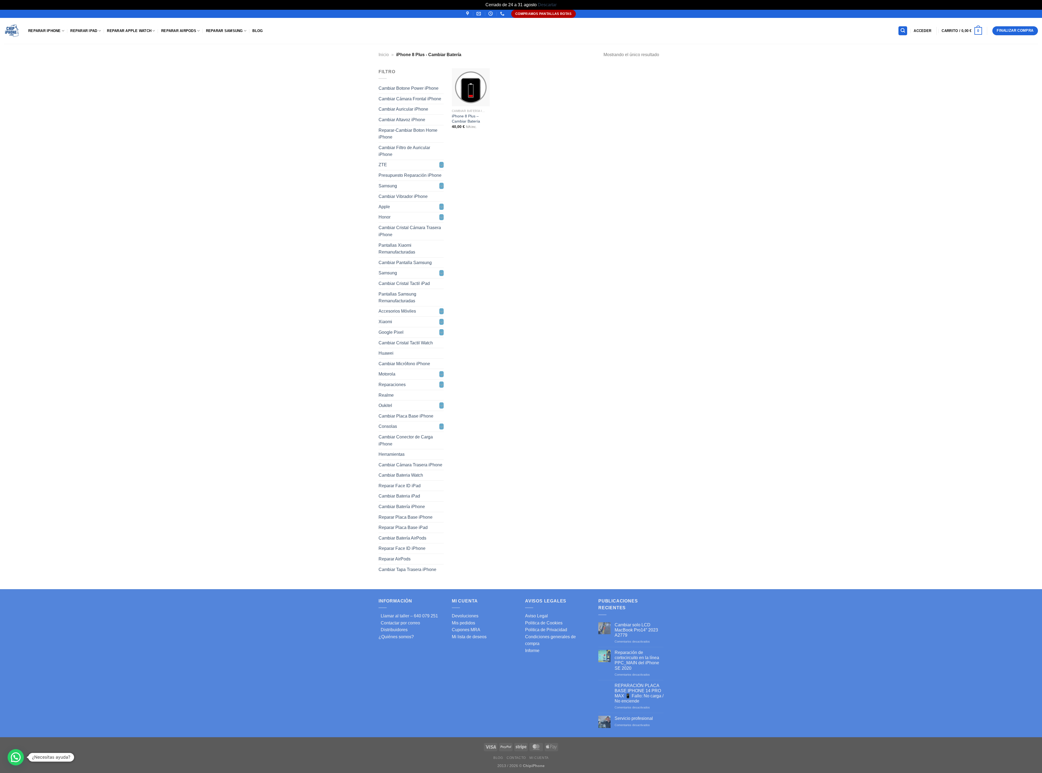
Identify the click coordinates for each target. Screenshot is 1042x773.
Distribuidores (393, 629)
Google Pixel (391, 332)
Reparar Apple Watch (129, 31)
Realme (386, 395)
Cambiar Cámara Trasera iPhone (410, 464)
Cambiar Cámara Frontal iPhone (410, 98)
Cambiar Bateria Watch (401, 475)
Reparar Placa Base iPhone (406, 517)
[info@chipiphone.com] (479, 14)
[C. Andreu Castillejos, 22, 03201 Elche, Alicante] (468, 14)
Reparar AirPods (178, 31)
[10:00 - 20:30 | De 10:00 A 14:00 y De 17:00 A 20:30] (491, 14)
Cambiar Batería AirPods (402, 537)
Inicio (384, 54)
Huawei (386, 353)
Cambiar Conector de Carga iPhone (406, 440)
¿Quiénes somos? (396, 636)
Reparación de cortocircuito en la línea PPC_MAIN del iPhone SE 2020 (637, 660)
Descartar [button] (547, 4)
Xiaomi (385, 321)
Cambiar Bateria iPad (399, 496)
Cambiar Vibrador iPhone (403, 196)
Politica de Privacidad (546, 629)
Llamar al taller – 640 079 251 (408, 616)
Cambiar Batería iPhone (402, 506)
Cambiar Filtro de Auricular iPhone (404, 151)
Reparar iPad (83, 31)
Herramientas (392, 454)
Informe (532, 650)
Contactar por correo (399, 623)
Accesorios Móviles (397, 311)
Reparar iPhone (44, 31)
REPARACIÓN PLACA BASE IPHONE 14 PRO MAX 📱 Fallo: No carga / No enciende (639, 693)
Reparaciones (392, 384)
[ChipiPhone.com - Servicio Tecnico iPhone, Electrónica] (12, 31)
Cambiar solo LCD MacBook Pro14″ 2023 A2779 (636, 630)
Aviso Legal (536, 616)
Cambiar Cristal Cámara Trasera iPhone (410, 231)
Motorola (387, 374)
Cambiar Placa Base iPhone (406, 415)
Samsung (388, 186)
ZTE (383, 164)
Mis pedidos (463, 623)
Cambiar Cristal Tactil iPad (404, 283)
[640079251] (503, 14)
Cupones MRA (466, 629)
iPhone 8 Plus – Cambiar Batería (466, 118)
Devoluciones (465, 616)
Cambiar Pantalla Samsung (405, 262)
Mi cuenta (539, 758)
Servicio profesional (634, 718)
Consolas (388, 426)
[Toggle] (441, 165)
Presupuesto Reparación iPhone (410, 175)
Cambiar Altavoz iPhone (402, 119)
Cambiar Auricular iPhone (403, 109)
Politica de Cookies (544, 623)
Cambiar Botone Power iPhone (409, 88)
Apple (384, 206)
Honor (384, 217)
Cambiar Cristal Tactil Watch (406, 342)
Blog (257, 31)
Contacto (516, 758)
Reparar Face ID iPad (400, 485)
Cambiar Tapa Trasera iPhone (407, 569)
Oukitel (385, 405)
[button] (16, 757)
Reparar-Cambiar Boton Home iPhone (408, 133)
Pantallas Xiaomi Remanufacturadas (397, 248)
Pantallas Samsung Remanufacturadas (397, 297)
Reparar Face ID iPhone (402, 548)
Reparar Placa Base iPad (403, 527)
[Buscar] (902, 30)
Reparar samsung (224, 31)
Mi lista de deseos (469, 636)
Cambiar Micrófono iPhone (404, 363)
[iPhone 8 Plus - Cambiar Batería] (471, 87)
